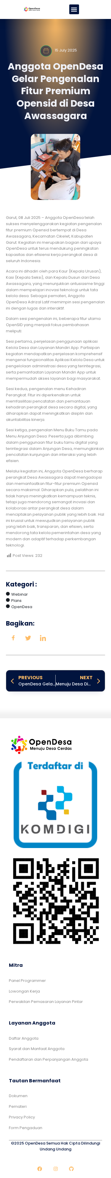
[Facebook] (39, 1169)
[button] (74, 9)
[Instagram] (55, 1169)
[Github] (71, 1169)
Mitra (16, 965)
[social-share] (13, 638)
